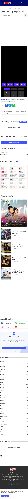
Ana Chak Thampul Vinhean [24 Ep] (18, 271)
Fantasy (14, 379)
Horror (14, 387)
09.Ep (21, 95)
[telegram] (19, 484)
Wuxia (14, 432)
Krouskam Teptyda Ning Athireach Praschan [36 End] (18, 245)
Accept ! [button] (5, 496)
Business (14, 366)
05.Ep (14, 92)
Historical (14, 384)
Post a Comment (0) (14, 142)
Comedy (14, 369)
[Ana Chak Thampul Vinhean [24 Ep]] (6, 274)
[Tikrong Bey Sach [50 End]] (6, 261)
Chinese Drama (14, 152)
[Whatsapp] (13, 105)
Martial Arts (14, 398)
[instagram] (17, 484)
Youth (14, 434)
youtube (22, 327)
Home (2, 8)
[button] (22, 3)
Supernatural (14, 424)
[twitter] (12, 484)
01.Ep (7, 89)
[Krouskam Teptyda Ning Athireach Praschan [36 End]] (6, 247)
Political (14, 413)
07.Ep (7, 95)
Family (14, 377)
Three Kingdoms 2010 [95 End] (19, 232)
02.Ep (14, 89)
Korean (13, 99)
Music (14, 408)
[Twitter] (10, 105)
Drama (8, 99)
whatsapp (22, 323)
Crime (14, 371)
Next (16, 84)
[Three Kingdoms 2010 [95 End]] (6, 234)
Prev (10, 84)
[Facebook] (6, 105)
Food (14, 382)
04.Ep (7, 92)
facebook (8, 323)
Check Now (11, 492)
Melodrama (4, 101)
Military (14, 405)
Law (14, 392)
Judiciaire (14, 390)
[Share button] (16, 105)
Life (14, 395)
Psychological (14, 416)
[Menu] (2, 2)
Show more (23, 121)
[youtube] (14, 484)
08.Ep (14, 95)
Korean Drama (20, 99)
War (14, 429)
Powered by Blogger (7, 455)
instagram (8, 327)
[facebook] (9, 484)
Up (4, 84)
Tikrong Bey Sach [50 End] (19, 258)
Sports (14, 421)
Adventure (14, 364)
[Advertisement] (14, 32)
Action (14, 361)
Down (23, 84)
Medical (14, 400)
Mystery (14, 411)
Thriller (14, 426)
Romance (7, 8)
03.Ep (21, 89)
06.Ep (21, 92)
